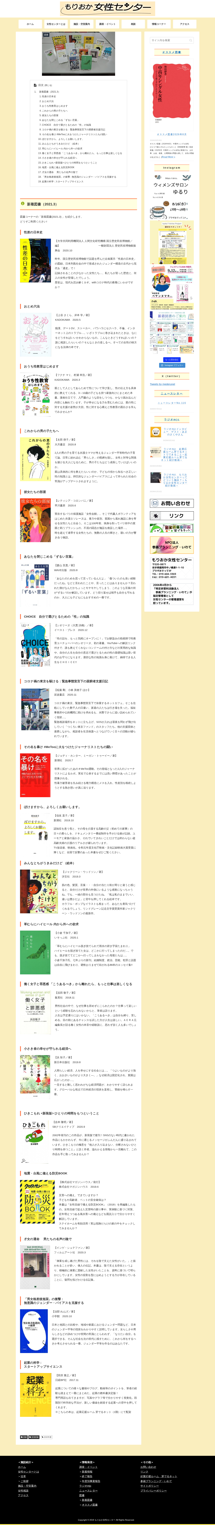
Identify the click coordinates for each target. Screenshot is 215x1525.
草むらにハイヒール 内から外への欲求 (62, 148)
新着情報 (87, 1471)
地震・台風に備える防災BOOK (58, 167)
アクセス (23, 1495)
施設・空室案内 (27, 1485)
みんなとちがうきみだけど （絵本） (61, 143)
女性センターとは (28, 1471)
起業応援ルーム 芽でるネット (158, 1476)
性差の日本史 (49, 96)
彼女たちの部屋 (50, 115)
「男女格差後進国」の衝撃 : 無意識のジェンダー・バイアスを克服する (79, 176)
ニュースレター (172, 393)
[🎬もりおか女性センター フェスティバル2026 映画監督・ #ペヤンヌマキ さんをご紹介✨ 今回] (172, 287)
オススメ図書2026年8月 (172, 134)
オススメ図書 (171, 52)
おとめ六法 (48, 101)
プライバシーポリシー (153, 1490)
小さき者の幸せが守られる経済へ (59, 157)
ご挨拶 (25, 1481)
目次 (41, 85)
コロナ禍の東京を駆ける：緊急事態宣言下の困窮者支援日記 (73, 129)
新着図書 (35, 1437)
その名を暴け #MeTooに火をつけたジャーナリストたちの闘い (74, 134)
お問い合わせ (148, 1467)
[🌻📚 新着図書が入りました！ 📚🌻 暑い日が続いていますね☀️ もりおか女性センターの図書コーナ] (172, 333)
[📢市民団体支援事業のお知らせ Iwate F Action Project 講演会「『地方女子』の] (172, 242)
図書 (25, 1437)
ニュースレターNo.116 (172, 403)
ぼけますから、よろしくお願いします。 (63, 139)
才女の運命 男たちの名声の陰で (60, 172)
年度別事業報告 (91, 1481)
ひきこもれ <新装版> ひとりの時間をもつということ (69, 162)
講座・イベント (88, 1467)
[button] (190, 40)
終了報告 (87, 1476)
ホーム (22, 1467)
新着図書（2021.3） (48, 91)
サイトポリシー (149, 1485)
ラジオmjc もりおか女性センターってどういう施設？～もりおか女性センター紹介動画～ (175, 480)
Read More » (168, 157)
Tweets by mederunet (162, 384)
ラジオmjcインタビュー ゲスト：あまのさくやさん (175, 432)
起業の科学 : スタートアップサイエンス (63, 181)
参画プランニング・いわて (156, 1481)
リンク (144, 1471)
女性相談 (23, 1490)
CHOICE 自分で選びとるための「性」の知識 (66, 124)
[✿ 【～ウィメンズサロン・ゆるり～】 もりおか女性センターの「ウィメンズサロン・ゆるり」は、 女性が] (172, 197)
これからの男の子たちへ (55, 110)
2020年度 (47, 1437)
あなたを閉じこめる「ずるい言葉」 (60, 120)
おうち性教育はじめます (55, 106)
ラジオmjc (172, 419)
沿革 (23, 1476)
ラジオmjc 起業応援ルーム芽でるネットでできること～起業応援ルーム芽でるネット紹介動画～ (174, 454)
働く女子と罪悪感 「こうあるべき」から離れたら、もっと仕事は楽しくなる (82, 153)
